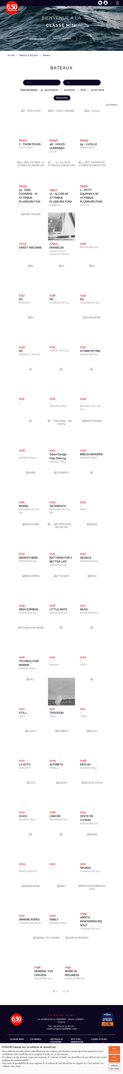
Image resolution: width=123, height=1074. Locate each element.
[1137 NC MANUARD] (31, 266)
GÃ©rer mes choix (114, 1067)
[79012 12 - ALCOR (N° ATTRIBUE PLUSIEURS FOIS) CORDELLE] (61, 163)
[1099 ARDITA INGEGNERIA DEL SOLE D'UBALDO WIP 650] (92, 887)
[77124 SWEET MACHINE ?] (31, 214)
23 (64, 991)
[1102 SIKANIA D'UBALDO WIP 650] (92, 834)
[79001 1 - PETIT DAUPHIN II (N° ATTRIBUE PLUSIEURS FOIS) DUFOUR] (92, 163)
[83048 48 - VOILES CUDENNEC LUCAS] (61, 111)
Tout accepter (114, 1050)
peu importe (51, 90)
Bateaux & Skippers (29, 55)
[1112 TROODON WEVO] (61, 696)
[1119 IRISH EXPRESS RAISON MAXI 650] (31, 576)
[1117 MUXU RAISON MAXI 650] (92, 576)
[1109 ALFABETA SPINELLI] (61, 731)
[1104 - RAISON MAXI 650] (31, 834)
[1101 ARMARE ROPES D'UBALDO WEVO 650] (31, 886)
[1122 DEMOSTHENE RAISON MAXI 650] (31, 524)
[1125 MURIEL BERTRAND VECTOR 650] (31, 472)
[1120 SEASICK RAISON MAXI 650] (92, 524)
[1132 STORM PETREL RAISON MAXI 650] (92, 317)
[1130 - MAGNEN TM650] (61, 369)
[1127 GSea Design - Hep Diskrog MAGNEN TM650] (61, 422)
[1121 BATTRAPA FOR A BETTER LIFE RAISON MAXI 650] (61, 525)
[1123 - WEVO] (92, 472)
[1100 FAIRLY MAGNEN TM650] (61, 886)
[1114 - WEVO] (92, 627)
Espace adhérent (62, 38)
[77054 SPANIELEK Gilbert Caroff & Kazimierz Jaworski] (61, 231)
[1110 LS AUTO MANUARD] (31, 731)
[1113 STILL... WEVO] (31, 679)
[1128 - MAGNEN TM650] (31, 421)
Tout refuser (114, 1058)
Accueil (11, 55)
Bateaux (46, 55)
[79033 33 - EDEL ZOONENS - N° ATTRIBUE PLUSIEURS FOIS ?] (30, 163)
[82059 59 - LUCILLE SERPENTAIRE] (92, 111)
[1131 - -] (31, 369)
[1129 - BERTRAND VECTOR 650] (92, 369)
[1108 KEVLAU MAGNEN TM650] (92, 731)
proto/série (97, 90)
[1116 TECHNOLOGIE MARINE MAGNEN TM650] (31, 627)
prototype (69, 90)
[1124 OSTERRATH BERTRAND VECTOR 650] (61, 472)
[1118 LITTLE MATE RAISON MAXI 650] (61, 576)
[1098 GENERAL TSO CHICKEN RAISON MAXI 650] (46, 937)
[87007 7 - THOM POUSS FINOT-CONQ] (30, 111)
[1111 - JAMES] (92, 679)
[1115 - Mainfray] (61, 627)
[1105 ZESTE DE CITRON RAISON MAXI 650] (92, 782)
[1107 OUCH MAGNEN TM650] (31, 782)
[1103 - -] (61, 834)
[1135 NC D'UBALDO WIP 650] (92, 266)
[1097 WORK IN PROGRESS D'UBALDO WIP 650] (76, 937)
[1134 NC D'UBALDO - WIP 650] (31, 317)
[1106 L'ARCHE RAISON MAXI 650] (61, 782)
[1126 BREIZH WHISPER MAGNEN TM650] (92, 421)
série (83, 90)
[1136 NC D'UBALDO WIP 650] (61, 266)
